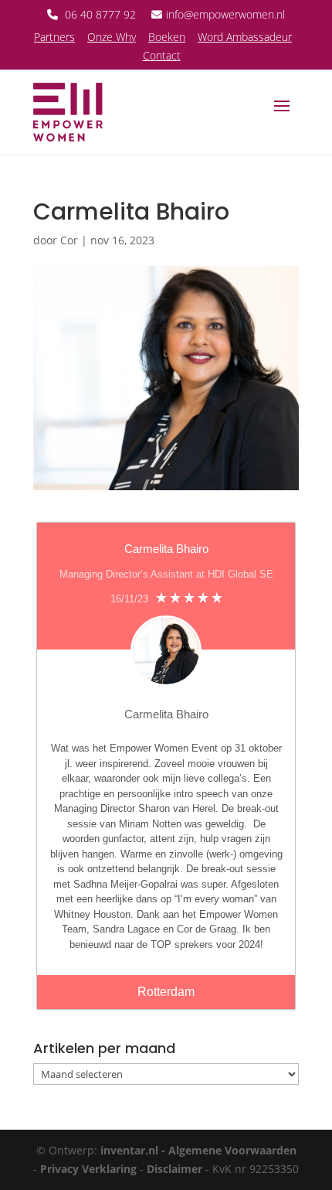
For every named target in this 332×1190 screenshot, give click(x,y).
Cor (69, 240)
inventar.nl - (134, 1150)
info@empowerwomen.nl (225, 14)
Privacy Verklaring (88, 1168)
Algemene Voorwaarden (232, 1150)
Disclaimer (174, 1168)
